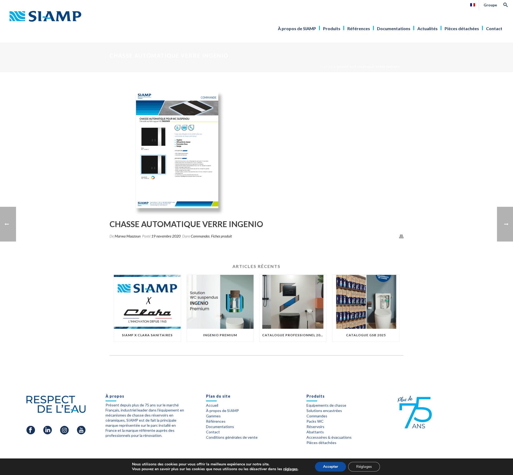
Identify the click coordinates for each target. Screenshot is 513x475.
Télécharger (259, 122)
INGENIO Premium (220, 335)
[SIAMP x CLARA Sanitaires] (147, 301)
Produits (331, 28)
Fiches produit (221, 236)
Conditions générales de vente (232, 437)
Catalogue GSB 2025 (366, 335)
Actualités (427, 28)
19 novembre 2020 (166, 236)
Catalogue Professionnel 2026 (293, 335)
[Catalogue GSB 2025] (365, 301)
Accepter (330, 466)
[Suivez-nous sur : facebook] (30, 430)
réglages (290, 469)
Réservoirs (315, 427)
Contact (494, 28)
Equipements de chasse (326, 405)
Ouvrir (259, 106)
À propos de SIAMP (297, 28)
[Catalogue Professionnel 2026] (293, 301)
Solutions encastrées (324, 411)
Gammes (213, 416)
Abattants (315, 432)
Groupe (490, 5)
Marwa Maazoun (128, 236)
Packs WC (315, 421)
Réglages (364, 466)
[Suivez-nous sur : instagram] (64, 430)
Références (358, 28)
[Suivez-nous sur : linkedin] (47, 430)
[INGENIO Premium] (220, 301)
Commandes (200, 236)
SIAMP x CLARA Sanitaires (147, 335)
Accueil (326, 66)
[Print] (401, 236)
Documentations (393, 28)
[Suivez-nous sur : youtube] (81, 430)
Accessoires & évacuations (329, 437)
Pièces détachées (462, 28)
